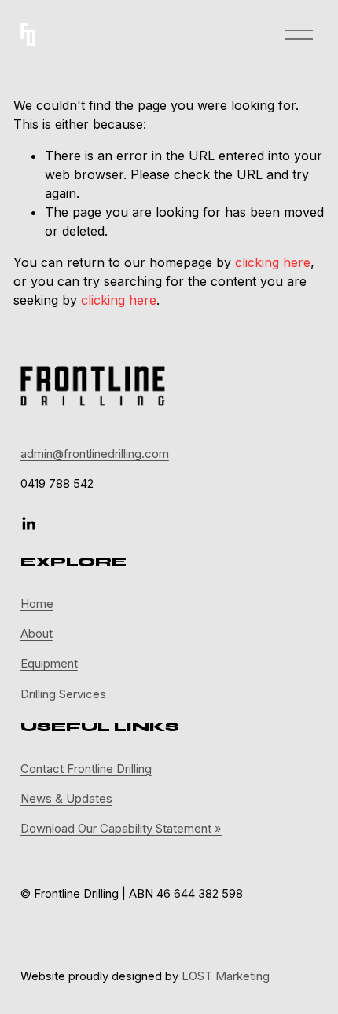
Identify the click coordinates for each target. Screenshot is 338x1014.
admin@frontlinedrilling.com (94, 454)
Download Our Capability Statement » (121, 829)
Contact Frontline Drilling (86, 769)
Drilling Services (63, 694)
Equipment (49, 664)
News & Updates (66, 799)
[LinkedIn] (28, 524)
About (36, 634)
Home (36, 604)
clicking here (272, 262)
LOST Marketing (226, 976)
